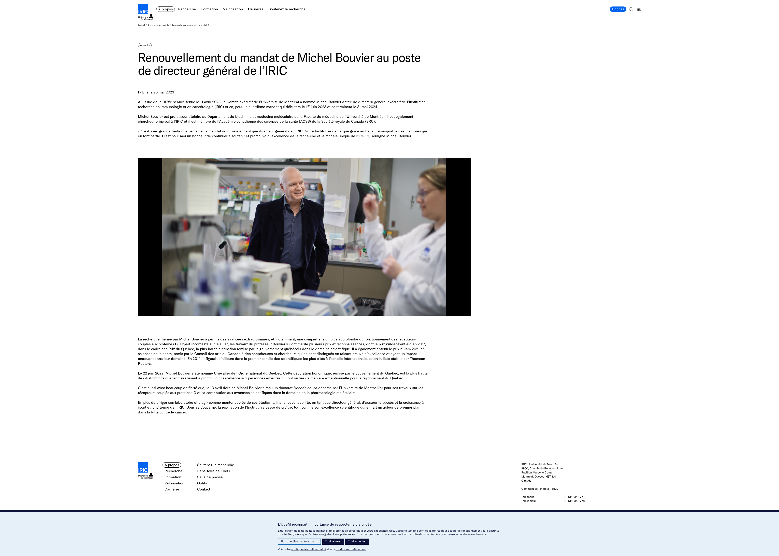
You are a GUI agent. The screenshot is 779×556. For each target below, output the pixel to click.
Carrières (255, 9)
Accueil (141, 25)
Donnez (618, 9)
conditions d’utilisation (351, 549)
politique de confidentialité (308, 549)
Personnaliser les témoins (299, 541)
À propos (165, 9)
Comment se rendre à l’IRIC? (539, 489)
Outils (202, 483)
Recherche (187, 9)
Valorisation (233, 9)
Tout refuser (333, 541)
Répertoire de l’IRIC (213, 471)
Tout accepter (357, 541)
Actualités (164, 25)
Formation (209, 9)
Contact (203, 489)
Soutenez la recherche (287, 9)
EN (639, 9)
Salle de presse (210, 477)
